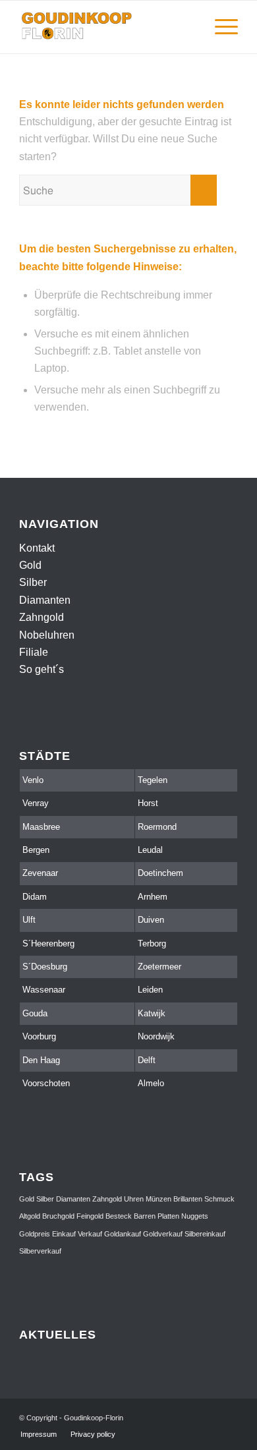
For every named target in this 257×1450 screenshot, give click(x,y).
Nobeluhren (46, 635)
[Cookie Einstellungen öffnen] (23, 1433)
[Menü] (220, 27)
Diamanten (45, 600)
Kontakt (37, 548)
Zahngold (41, 617)
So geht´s (41, 669)
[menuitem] (189, 27)
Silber (33, 582)
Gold (30, 565)
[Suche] (189, 27)
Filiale (33, 652)
